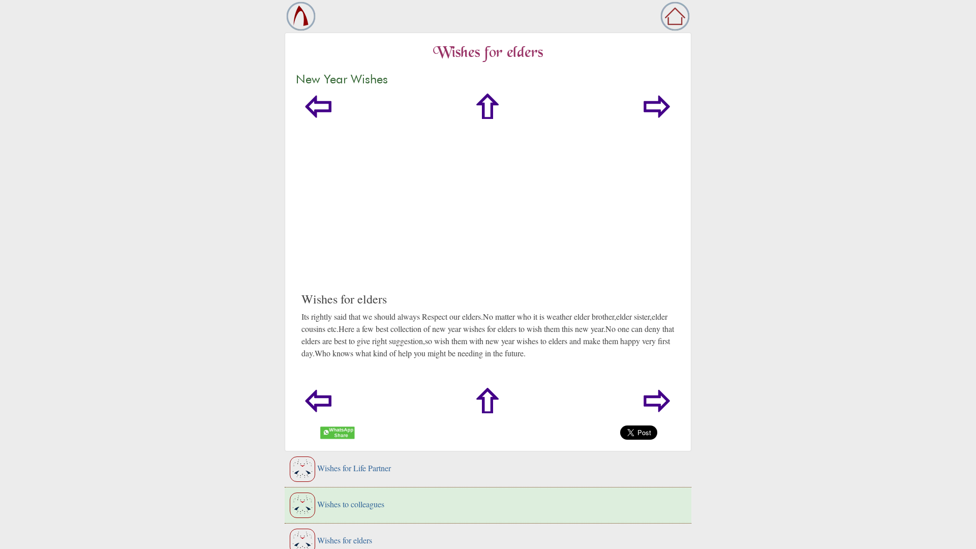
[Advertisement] (488, 215)
